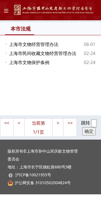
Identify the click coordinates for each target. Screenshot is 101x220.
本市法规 (21, 28)
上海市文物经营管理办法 (33, 44)
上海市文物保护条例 (29, 62)
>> (70, 123)
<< (6, 123)
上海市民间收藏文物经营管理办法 (42, 53)
